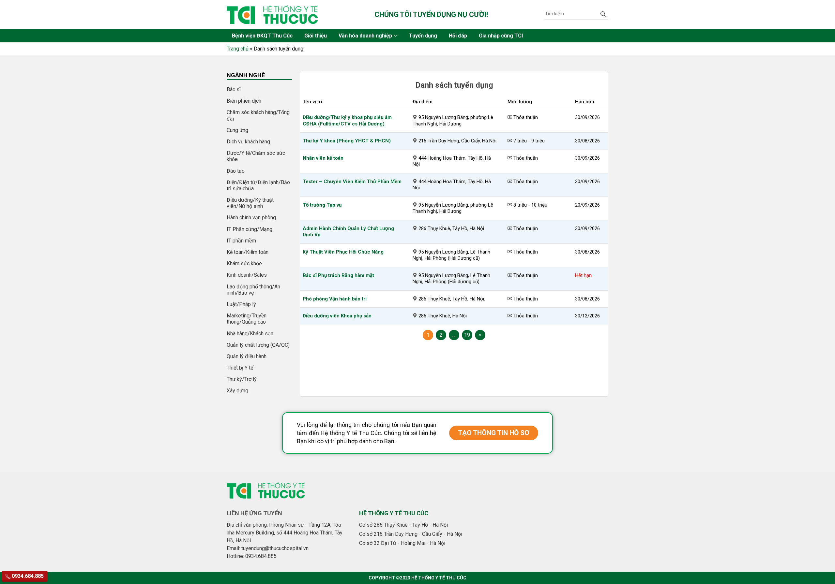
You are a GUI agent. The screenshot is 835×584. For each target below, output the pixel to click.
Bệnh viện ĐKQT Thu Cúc (262, 36)
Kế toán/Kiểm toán (247, 252)
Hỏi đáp (458, 36)
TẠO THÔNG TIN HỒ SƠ (493, 433)
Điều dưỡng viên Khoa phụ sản (337, 316)
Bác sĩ (234, 89)
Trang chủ (238, 49)
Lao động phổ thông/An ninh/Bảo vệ (253, 290)
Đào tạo (236, 171)
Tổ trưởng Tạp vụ (322, 205)
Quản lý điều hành (246, 356)
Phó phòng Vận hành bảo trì (335, 299)
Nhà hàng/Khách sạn (250, 333)
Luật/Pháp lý (241, 304)
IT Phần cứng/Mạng (249, 229)
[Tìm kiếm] (603, 13)
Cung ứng (237, 130)
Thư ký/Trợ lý (242, 379)
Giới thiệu (315, 36)
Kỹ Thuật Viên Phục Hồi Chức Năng (343, 252)
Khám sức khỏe (244, 263)
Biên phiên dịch (244, 101)
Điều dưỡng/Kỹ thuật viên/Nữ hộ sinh (250, 203)
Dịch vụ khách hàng (248, 142)
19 (467, 335)
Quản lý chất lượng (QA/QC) (258, 345)
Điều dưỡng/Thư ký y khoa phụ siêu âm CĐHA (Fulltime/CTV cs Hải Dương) (347, 120)
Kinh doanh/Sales (247, 275)
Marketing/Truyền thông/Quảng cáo (246, 319)
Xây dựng (237, 390)
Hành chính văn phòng (251, 217)
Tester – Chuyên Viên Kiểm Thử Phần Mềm (352, 181)
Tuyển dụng (423, 36)
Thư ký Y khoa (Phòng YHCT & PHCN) (347, 141)
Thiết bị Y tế (240, 368)
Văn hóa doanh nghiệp (365, 36)
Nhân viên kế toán (323, 158)
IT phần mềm (241, 241)
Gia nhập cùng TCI (501, 36)
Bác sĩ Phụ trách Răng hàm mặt (338, 275)
